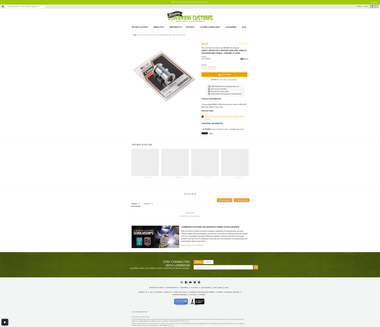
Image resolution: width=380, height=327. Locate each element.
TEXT (208, 262)
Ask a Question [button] (225, 200)
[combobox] (25, 6)
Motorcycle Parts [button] (140, 27)
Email (198, 262)
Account (366, 6)
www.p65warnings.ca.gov (236, 129)
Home (134, 35)
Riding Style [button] (159, 27)
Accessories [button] (231, 27)
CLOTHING (194, 287)
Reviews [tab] (134, 204)
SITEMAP (202, 294)
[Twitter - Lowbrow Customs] (195, 282)
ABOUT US (168, 292)
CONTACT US (142, 292)
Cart (375, 6)
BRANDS (220, 292)
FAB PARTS (184, 287)
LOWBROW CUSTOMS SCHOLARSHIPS (202, 292)
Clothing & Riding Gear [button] (210, 27)
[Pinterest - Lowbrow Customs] (199, 282)
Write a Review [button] (242, 200)
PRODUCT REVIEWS (232, 292)
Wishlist (359, 6)
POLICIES (193, 294)
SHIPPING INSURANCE (179, 294)
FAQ (151, 292)
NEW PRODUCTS (172, 287)
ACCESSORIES (206, 287)
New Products (176, 27)
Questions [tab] (147, 204)
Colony (203, 57)
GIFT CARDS (218, 287)
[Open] (4, 322)
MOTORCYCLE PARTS (156, 287)
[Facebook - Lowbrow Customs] (186, 282)
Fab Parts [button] (190, 27)
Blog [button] (244, 27)
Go (256, 267)
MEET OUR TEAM (180, 292)
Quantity (204, 65)
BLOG (227, 287)
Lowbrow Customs (141, 311)
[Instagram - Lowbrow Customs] (181, 282)
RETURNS (158, 292)
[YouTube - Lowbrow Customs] (190, 282)
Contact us (374, 2)
